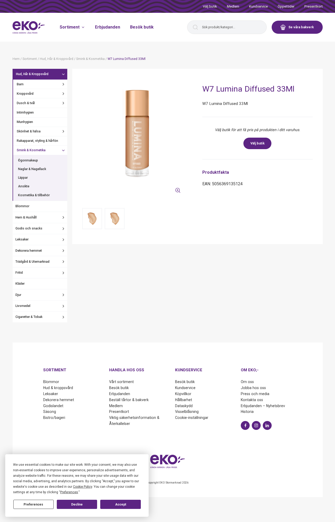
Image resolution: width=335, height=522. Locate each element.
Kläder (20, 284)
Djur (18, 295)
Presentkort (313, 6)
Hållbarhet (183, 400)
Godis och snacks (28, 228)
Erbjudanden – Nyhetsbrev (263, 406)
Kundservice (258, 6)
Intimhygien (25, 112)
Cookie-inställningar (191, 418)
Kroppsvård (25, 94)
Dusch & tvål (26, 103)
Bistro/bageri (54, 418)
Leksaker (22, 240)
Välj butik (210, 6)
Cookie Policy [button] (82, 487)
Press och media (255, 394)
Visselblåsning (187, 411)
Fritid (19, 272)
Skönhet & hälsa (29, 131)
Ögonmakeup (28, 160)
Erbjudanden (107, 27)
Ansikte (23, 186)
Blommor (22, 206)
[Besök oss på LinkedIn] (267, 425)
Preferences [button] (69, 492)
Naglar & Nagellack (32, 169)
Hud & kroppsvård (58, 388)
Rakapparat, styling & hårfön (37, 141)
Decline (77, 504)
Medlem (233, 6)
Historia (247, 411)
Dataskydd (184, 406)
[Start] (29, 27)
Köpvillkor (183, 394)
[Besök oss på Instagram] (256, 425)
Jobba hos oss (253, 388)
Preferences (33, 504)
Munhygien (25, 122)
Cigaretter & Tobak (28, 317)
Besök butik (142, 27)
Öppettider (286, 6)
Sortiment (70, 27)
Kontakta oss (252, 400)
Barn (20, 84)
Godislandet (53, 406)
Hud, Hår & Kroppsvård (32, 74)
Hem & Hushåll (26, 217)
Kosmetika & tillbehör (34, 195)
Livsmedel (22, 306)
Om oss (247, 382)
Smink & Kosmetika (31, 150)
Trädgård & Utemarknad (32, 261)
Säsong (49, 411)
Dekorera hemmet (28, 250)
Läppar (23, 178)
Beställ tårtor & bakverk (129, 400)
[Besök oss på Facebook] (245, 425)
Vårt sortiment (121, 382)
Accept (120, 504)
